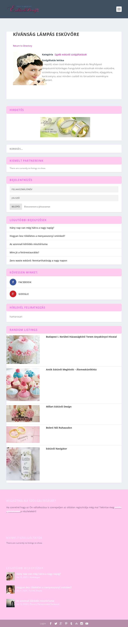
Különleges (35, 577)
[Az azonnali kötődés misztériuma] (10, 603)
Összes (33, 604)
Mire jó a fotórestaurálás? (24, 252)
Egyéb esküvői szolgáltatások (71, 54)
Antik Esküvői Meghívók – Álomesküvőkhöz (71, 369)
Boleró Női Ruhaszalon (59, 427)
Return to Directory (22, 45)
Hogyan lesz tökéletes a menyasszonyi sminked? (37, 235)
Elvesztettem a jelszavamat (37, 206)
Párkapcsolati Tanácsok (48, 604)
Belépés (16, 206)
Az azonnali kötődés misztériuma (29, 244)
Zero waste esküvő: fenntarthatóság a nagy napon (38, 260)
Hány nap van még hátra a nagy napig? (32, 227)
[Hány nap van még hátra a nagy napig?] (10, 576)
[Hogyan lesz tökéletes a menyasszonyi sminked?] (10, 589)
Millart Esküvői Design (59, 406)
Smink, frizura (35, 590)
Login (43, 623)
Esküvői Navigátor (56, 448)
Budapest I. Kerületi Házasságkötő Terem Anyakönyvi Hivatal (81, 336)
